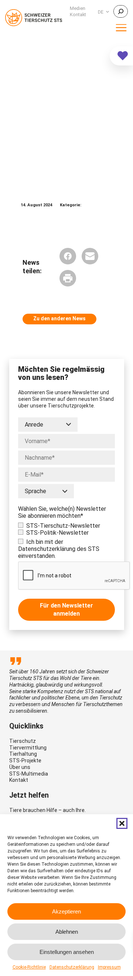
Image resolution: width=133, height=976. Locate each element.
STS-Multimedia (28, 774)
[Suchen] (120, 11)
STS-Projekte (25, 760)
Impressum (109, 967)
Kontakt (18, 780)
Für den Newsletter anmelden (66, 609)
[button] (122, 823)
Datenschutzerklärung (72, 967)
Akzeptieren (66, 911)
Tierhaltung (23, 754)
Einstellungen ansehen (67, 952)
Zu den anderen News (59, 318)
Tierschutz (22, 741)
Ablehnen (66, 932)
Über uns (19, 767)
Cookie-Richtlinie (29, 967)
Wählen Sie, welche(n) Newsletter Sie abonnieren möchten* (62, 512)
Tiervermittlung (28, 748)
